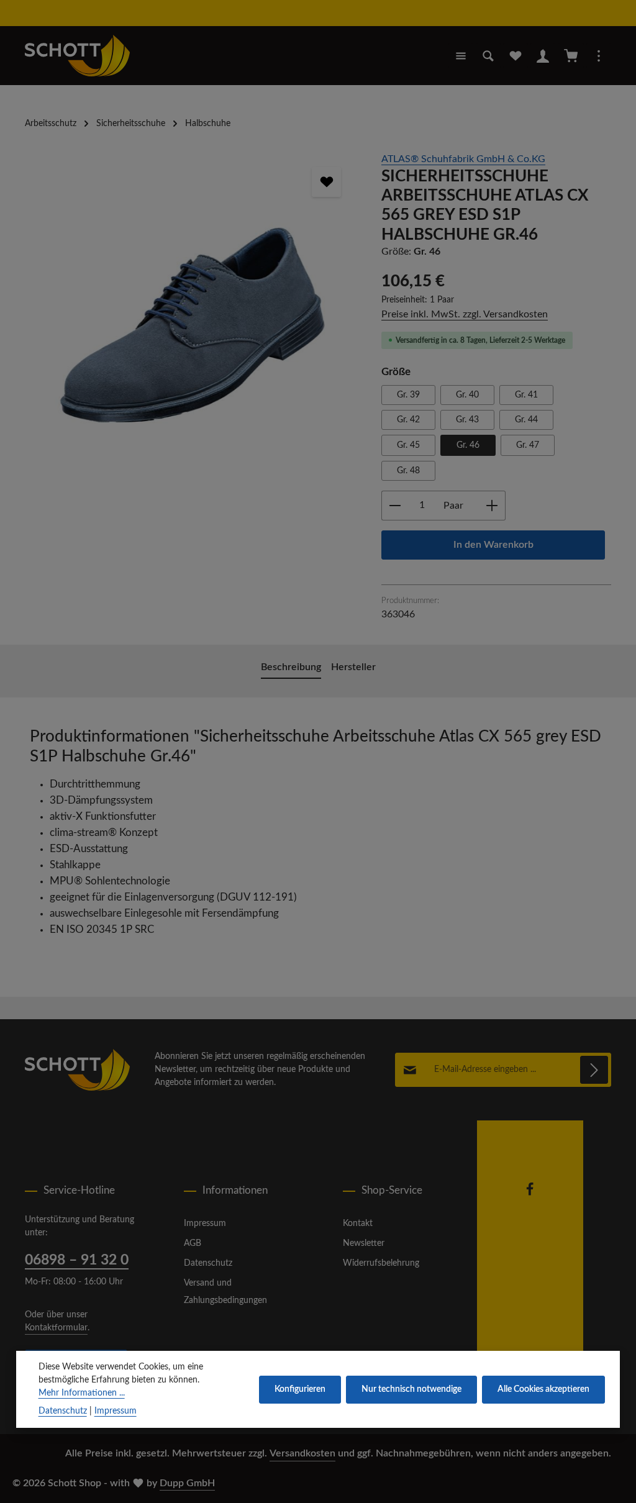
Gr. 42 (408, 419)
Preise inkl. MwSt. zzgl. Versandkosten (464, 314)
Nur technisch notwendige (411, 1389)
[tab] (291, 668)
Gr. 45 (408, 445)
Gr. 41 (526, 395)
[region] (190, 288)
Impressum (205, 1223)
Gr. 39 (408, 395)
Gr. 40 (467, 395)
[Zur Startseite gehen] (77, 55)
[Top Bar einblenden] (598, 55)
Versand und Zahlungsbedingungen (225, 1292)
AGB (192, 1243)
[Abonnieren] (594, 1070)
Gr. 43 (467, 419)
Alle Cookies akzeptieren (543, 1389)
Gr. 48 (408, 470)
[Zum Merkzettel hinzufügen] (327, 182)
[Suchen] (488, 55)
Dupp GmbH (187, 1483)
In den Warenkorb (493, 545)
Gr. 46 (468, 445)
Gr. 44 (526, 419)
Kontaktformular (56, 1328)
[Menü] (460, 55)
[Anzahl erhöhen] (492, 505)
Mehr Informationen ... (82, 1393)
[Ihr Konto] (542, 55)
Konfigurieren (300, 1389)
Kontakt (358, 1223)
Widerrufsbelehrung (381, 1263)
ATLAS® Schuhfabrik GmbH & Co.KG (463, 159)
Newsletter (363, 1243)
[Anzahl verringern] (394, 505)
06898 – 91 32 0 (77, 1260)
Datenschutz (208, 1263)
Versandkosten (302, 1453)
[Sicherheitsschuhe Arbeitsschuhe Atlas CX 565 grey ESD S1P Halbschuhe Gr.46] (190, 288)
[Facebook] (530, 1193)
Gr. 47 (527, 445)
